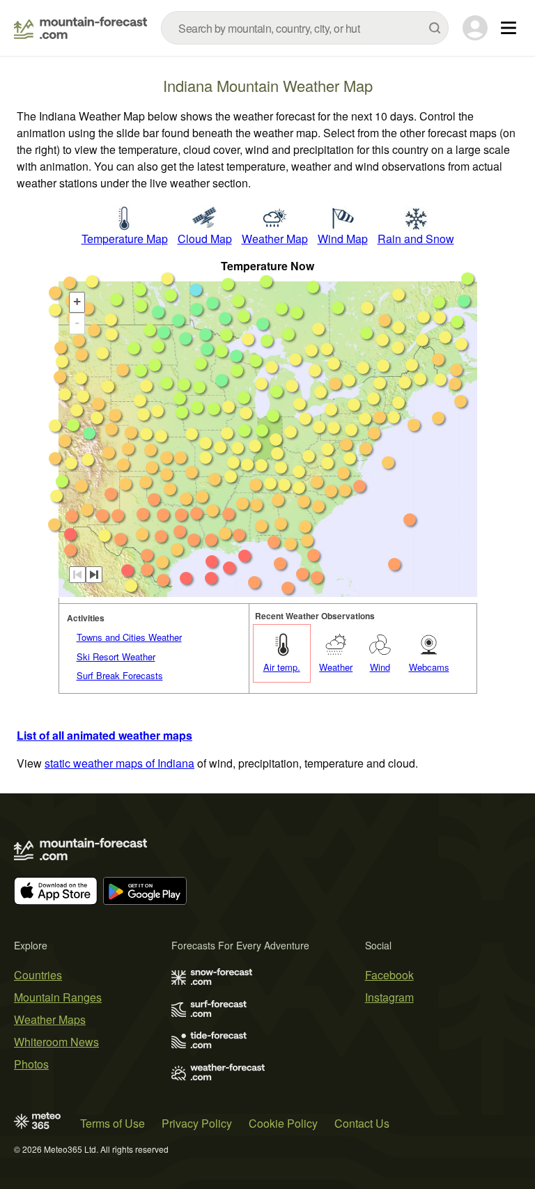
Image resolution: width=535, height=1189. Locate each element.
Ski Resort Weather (116, 656)
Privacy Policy (197, 1123)
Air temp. (281, 667)
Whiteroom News (56, 1042)
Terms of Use (112, 1123)
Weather (335, 667)
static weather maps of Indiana (119, 763)
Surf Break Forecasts (120, 675)
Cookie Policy (283, 1123)
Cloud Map (205, 239)
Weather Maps (50, 1019)
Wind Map (343, 239)
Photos (31, 1064)
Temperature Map (125, 239)
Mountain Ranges (58, 997)
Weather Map (275, 239)
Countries (38, 975)
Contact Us (361, 1123)
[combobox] (305, 28)
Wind (380, 667)
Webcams (429, 667)
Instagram (389, 997)
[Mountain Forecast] (80, 28)
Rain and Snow (416, 239)
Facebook (389, 975)
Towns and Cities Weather (129, 637)
